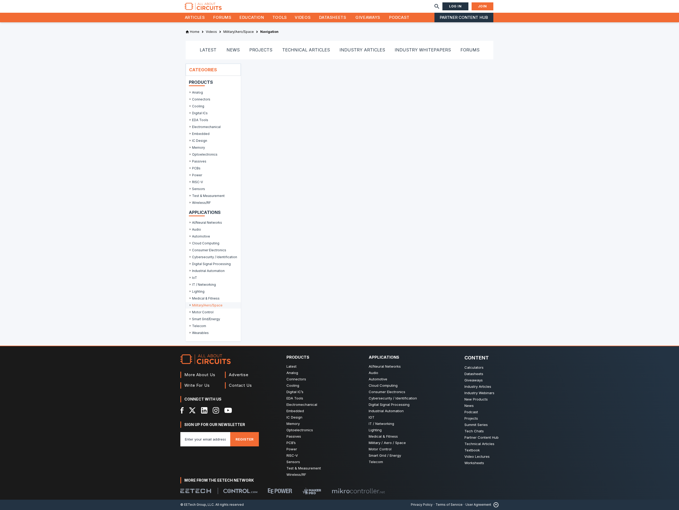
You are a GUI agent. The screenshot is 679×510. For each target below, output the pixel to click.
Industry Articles (477, 386)
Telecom (376, 462)
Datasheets (332, 17)
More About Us (199, 374)
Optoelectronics (299, 430)
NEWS (233, 49)
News (469, 405)
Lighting (375, 430)
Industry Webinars (479, 393)
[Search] (436, 6)
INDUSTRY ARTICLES (362, 49)
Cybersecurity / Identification (393, 398)
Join (482, 6)
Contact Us (240, 385)
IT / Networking (381, 423)
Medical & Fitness (383, 436)
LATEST (208, 49)
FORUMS (470, 49)
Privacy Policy (422, 505)
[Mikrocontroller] (358, 491)
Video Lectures (477, 456)
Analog (292, 373)
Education (252, 17)
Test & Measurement (303, 468)
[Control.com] (240, 491)
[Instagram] (216, 410)
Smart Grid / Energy (385, 455)
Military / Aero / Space (387, 443)
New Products (476, 399)
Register (245, 439)
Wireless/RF (296, 474)
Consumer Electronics (387, 392)
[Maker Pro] (312, 491)
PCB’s (291, 443)
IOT (372, 417)
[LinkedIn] (204, 410)
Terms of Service (449, 505)
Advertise (239, 374)
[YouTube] (228, 410)
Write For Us (197, 385)
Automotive (378, 379)
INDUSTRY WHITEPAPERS (423, 49)
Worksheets (474, 463)
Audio (373, 373)
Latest (291, 366)
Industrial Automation (386, 411)
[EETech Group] (195, 491)
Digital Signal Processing (389, 404)
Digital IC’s (294, 392)
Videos (303, 17)
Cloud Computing (383, 385)
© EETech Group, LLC (197, 505)
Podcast (399, 17)
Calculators (474, 367)
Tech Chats (474, 431)
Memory (293, 423)
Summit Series (476, 425)
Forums (222, 17)
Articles (195, 17)
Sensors (293, 462)
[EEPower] (280, 491)
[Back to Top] (495, 504)
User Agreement (478, 505)
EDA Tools (294, 398)
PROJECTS (260, 49)
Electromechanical (301, 404)
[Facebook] (182, 410)
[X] (192, 410)
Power (291, 449)
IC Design (294, 417)
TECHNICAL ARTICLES (306, 49)
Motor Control (380, 449)
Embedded (295, 411)
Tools (279, 17)
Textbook (472, 450)
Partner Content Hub (464, 17)
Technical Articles (479, 444)
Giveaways (367, 17)
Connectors (296, 379)
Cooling (292, 385)
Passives (293, 436)
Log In (455, 6)
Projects (471, 418)
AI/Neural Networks (385, 366)
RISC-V (292, 455)
